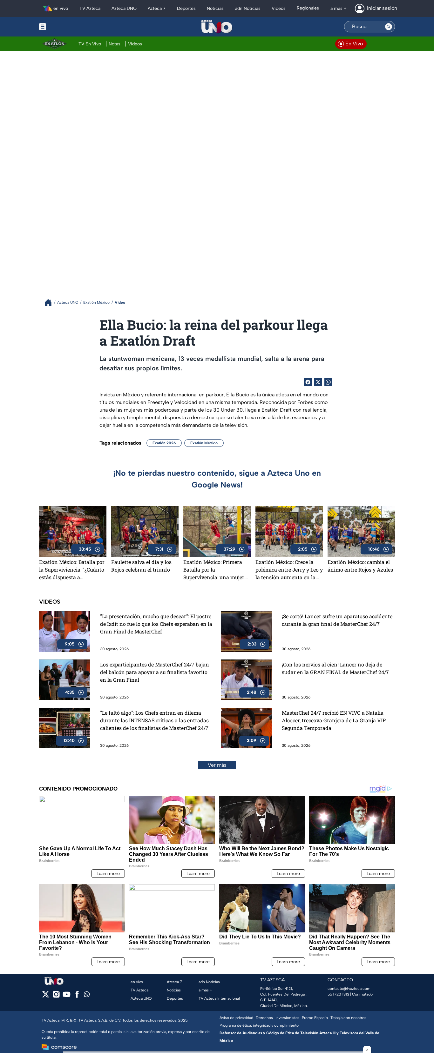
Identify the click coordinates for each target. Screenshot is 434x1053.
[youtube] (67, 996)
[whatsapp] (87, 996)
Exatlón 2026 (164, 443)
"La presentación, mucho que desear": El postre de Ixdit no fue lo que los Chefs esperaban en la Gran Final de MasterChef (156, 624)
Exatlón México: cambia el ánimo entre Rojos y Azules (360, 566)
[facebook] (77, 996)
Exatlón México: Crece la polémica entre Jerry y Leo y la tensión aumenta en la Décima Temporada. (289, 570)
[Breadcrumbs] (50, 303)
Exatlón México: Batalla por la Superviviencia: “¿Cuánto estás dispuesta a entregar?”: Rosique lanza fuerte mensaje (72, 570)
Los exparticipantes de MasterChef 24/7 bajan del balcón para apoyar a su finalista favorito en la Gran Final (154, 672)
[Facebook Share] (308, 382)
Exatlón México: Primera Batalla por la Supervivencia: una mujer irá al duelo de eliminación (215, 570)
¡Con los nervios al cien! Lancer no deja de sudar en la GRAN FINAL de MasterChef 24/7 (335, 668)
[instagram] (56, 996)
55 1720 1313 (338, 994)
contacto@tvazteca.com (349, 988)
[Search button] (388, 26)
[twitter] (46, 996)
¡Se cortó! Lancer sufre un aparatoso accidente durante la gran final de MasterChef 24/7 (337, 620)
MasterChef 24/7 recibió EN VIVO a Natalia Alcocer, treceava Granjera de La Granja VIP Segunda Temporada (334, 720)
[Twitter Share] (318, 382)
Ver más (217, 765)
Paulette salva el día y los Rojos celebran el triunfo (141, 566)
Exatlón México (204, 443)
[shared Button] (328, 382)
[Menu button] (64, 26)
